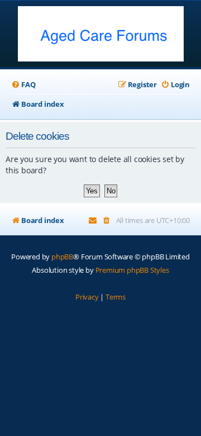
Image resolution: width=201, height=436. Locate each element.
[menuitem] (23, 85)
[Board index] (100, 35)
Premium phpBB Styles (132, 270)
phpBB (62, 257)
